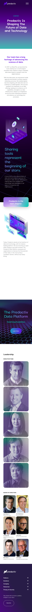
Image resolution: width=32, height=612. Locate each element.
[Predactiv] (10, 573)
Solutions (6, 581)
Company (6, 583)
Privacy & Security (8, 589)
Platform (5, 578)
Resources (6, 586)
